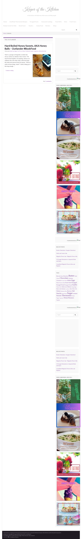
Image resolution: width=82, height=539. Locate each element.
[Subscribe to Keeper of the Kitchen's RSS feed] (12, 2)
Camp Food (39, 25)
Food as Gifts (62, 282)
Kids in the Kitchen (60, 289)
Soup (63, 293)
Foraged (74, 282)
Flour (57, 282)
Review (47, 25)
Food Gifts (58, 21)
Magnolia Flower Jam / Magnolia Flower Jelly (66, 256)
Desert (66, 280)
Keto (65, 21)
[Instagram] (6, 2)
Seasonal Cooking (46, 21)
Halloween (64, 287)
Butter (71, 275)
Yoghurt (58, 300)
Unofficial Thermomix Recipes (18, 21)
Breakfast (66, 276)
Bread (62, 276)
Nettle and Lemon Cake (61, 253)
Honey (69, 287)
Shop (54, 25)
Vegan (57, 298)
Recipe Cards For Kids (9, 25)
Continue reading (9, 70)
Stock (65, 293)
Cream (63, 280)
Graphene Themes (14, 537)
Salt (73, 291)
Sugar (70, 293)
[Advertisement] (69, 54)
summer (75, 293)
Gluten (23, 51)
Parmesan (63, 291)
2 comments (48, 81)
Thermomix (67, 295)
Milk (71, 289)
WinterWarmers (69, 298)
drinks (69, 280)
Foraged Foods (68, 285)
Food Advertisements (71, 240)
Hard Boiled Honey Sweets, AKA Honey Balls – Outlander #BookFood (26, 47)
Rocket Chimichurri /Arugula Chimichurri (66, 250)
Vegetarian (36, 51)
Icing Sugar (74, 287)
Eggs (16, 51)
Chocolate (64, 278)
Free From (73, 21)
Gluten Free (58, 287)
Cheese (57, 278)
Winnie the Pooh (42, 51)
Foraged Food (34, 21)
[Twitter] (9, 2)
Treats (73, 295)
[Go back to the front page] (41, 12)
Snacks (31, 25)
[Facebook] (3, 2)
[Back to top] (78, 535)
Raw (66, 291)
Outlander (28, 51)
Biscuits (58, 276)
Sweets (32, 51)
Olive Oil (74, 289)
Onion (58, 291)
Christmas (70, 278)
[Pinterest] (17, 2)
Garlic (74, 285)
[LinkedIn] (14, 2)
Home (5, 21)
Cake (75, 276)
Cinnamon (59, 280)
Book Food (22, 25)
